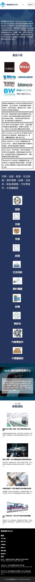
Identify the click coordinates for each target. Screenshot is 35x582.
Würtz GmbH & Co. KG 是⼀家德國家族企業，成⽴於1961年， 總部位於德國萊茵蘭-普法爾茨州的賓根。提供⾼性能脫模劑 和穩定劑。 (17, 143)
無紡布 (17, 323)
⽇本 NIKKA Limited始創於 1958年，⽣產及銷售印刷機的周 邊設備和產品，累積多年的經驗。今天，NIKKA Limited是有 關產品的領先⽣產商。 (17, 127)
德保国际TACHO (12, 5)
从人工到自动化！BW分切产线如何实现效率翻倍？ (17, 516)
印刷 (17, 224)
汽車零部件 (17, 341)
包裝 (17, 238)
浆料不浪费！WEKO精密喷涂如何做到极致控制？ (17, 459)
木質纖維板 (17, 358)
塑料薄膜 (17, 288)
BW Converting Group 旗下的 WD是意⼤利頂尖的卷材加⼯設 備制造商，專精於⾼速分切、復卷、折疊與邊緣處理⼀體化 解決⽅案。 (17, 135)
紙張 (17, 255)
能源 (17, 209)
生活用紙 (17, 272)
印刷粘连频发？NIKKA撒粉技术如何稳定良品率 (17, 488)
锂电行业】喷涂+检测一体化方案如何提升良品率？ (17, 429)
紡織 (17, 306)
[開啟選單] (23, 5)
